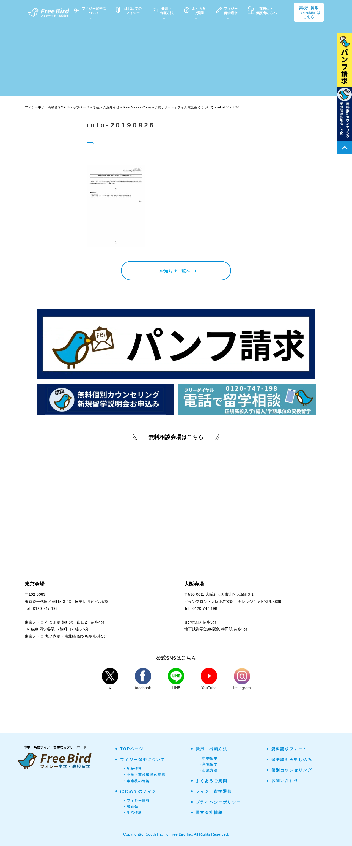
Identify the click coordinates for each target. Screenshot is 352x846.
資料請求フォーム (289, 749)
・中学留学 (208, 758)
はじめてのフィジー (140, 791)
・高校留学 (208, 764)
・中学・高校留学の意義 (144, 774)
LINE (176, 687)
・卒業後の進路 (136, 781)
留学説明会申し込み (291, 759)
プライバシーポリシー (218, 802)
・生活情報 (132, 812)
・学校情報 (132, 768)
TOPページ (132, 749)
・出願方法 (208, 770)
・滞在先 (131, 806)
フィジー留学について (143, 759)
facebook (143, 687)
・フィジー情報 (136, 800)
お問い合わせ (285, 780)
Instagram (242, 687)
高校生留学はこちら (308, 12)
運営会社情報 (209, 812)
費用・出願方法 (212, 749)
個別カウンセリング (291, 770)
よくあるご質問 (212, 781)
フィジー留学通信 (214, 791)
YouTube (209, 687)
